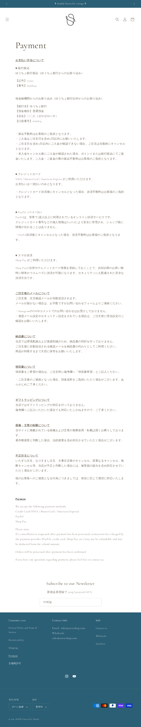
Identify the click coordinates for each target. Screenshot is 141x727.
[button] (7, 19)
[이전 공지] (6, 4)
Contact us (101, 628)
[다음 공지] (134, 4)
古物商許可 (15, 663)
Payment (13, 655)
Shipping (13, 647)
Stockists (100, 643)
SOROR (18, 719)
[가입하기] (97, 602)
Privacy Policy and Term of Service (23, 630)
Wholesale (101, 636)
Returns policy (16, 639)
